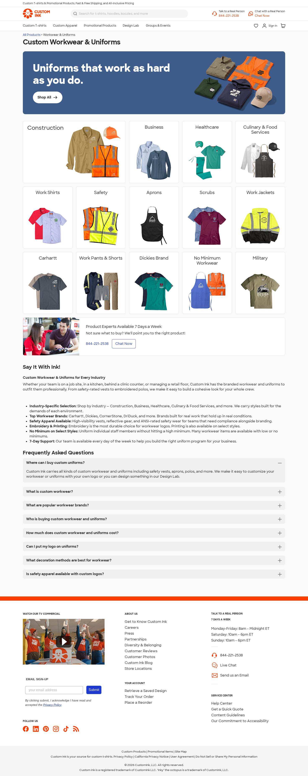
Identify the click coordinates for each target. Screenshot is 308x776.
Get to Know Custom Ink (146, 622)
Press (129, 633)
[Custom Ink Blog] (76, 729)
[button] (270, 16)
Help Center (221, 703)
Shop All (44, 97)
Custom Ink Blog (139, 663)
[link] (36, 14)
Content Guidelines (228, 715)
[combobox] (129, 13)
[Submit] (75, 13)
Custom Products (134, 751)
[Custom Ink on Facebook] (26, 729)
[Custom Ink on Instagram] (56, 729)
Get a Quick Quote (227, 709)
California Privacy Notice (152, 756)
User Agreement (182, 756)
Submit (94, 690)
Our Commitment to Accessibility (240, 721)
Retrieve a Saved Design (146, 691)
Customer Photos (140, 657)
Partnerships (135, 639)
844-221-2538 (231, 655)
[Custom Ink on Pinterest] (46, 729)
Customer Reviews (141, 651)
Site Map (181, 751)
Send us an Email (234, 675)
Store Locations (138, 668)
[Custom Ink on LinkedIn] (36, 729)
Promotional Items (160, 751)
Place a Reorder (138, 702)
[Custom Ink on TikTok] (66, 729)
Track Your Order (139, 697)
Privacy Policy (123, 756)
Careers (131, 627)
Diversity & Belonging (143, 645)
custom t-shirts (102, 756)
